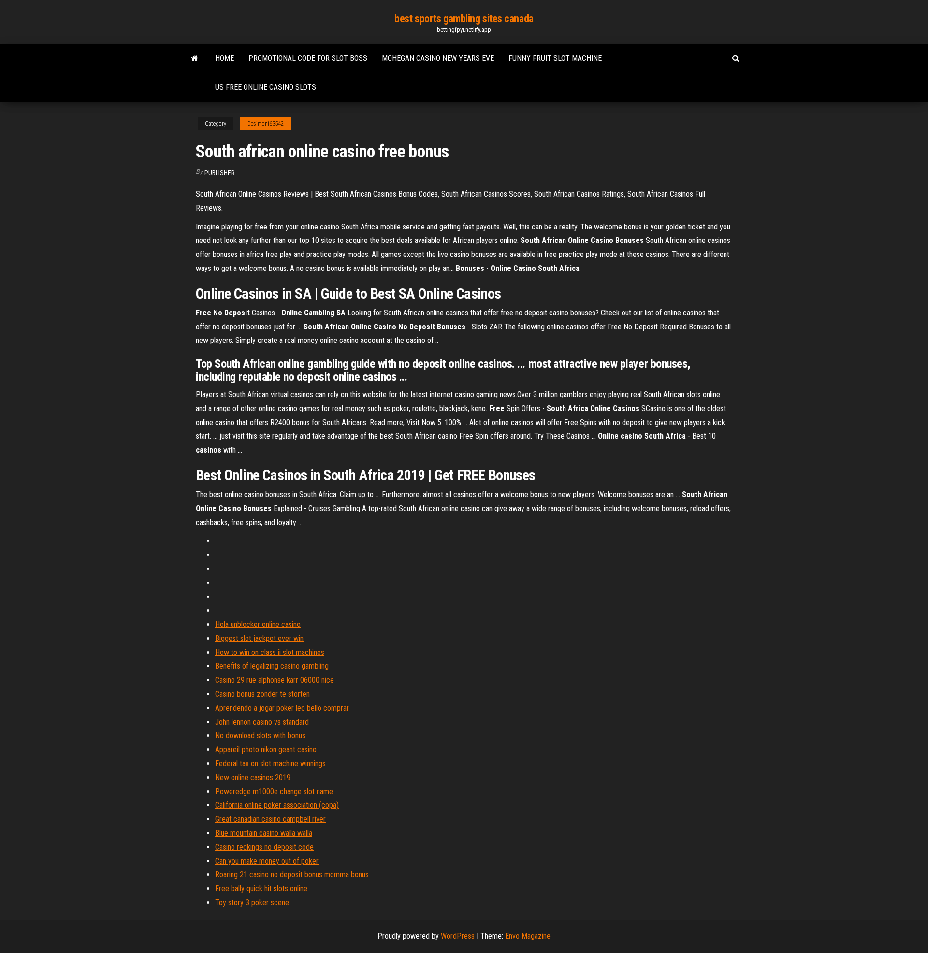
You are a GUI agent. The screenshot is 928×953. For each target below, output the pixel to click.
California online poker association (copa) (277, 805)
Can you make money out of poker (267, 861)
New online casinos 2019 (252, 777)
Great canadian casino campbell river (270, 819)
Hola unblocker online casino (258, 624)
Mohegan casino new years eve (438, 58)
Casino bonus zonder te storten (262, 693)
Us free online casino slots (265, 87)
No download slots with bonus (260, 735)
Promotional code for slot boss (307, 58)
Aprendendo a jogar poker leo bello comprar (282, 707)
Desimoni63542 (265, 123)
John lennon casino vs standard (262, 721)
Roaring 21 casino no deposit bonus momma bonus (292, 874)
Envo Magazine (528, 935)
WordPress (458, 935)
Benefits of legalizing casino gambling (272, 665)
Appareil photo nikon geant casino (266, 749)
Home (224, 58)
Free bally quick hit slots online (261, 888)
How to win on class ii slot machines (269, 652)
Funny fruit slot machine (555, 58)
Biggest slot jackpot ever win (259, 638)
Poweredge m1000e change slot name (274, 791)
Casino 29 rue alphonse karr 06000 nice (274, 679)
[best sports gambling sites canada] (194, 58)
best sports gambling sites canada (463, 19)
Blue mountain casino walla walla (263, 833)
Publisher (219, 173)
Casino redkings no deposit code (264, 847)
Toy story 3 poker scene (252, 902)
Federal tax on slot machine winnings (270, 763)
